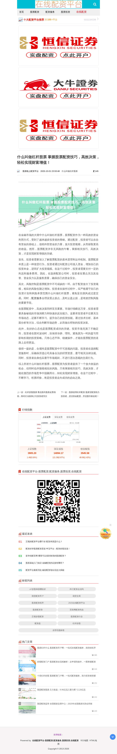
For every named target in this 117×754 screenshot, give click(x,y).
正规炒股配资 (38, 616)
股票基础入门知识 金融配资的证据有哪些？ (45, 562)
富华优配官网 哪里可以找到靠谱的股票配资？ (46, 555)
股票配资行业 (77, 616)
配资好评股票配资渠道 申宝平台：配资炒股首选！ (48, 548)
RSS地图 (84, 740)
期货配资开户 (38, 596)
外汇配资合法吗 (77, 589)
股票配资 (34, 11)
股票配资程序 (38, 602)
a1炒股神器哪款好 (38, 589)
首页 (21, 11)
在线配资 (81, 11)
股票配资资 (38, 609)
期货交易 (77, 596)
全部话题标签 (58, 630)
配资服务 (50, 11)
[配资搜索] (94, 4)
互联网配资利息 (77, 609)
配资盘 (38, 623)
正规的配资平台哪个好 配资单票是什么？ (44, 541)
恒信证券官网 (90, 19)
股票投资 (65, 11)
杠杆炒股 (77, 623)
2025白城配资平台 (76, 602)
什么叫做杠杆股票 (70, 171)
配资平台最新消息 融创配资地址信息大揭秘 (45, 570)
